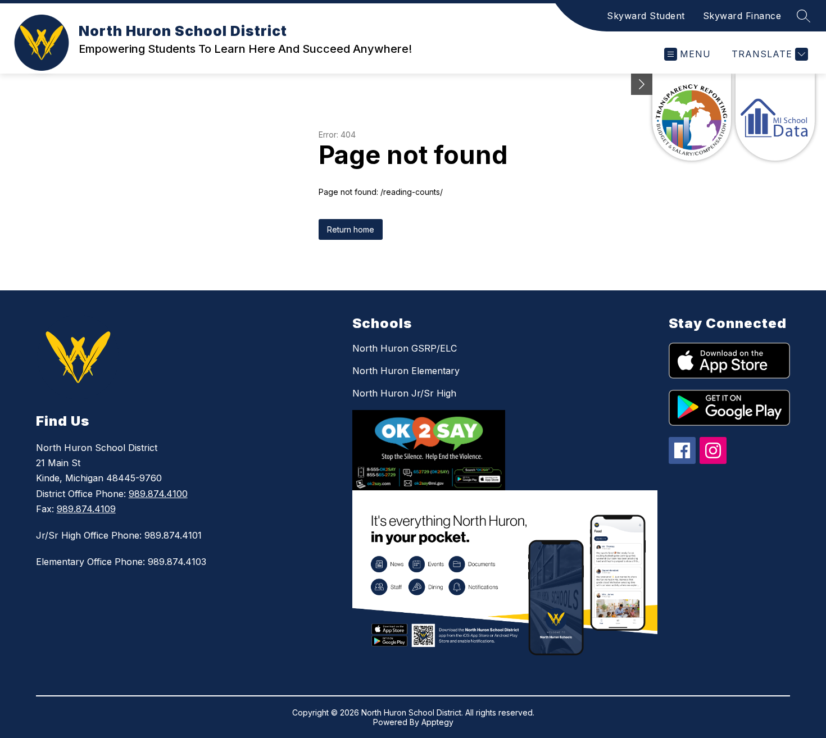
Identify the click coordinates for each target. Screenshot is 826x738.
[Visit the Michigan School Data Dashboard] (775, 117)
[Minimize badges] (641, 84)
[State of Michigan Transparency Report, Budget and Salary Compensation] (692, 117)
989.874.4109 (86, 508)
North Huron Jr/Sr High (404, 393)
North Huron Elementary (406, 370)
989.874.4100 (158, 493)
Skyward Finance (742, 15)
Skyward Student (646, 15)
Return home (350, 229)
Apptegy (437, 722)
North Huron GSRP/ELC (404, 348)
